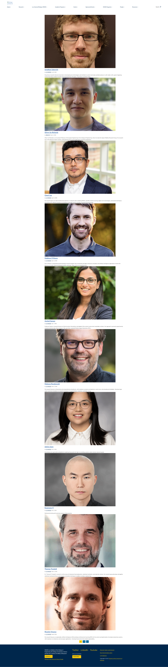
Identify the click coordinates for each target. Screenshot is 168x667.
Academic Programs (60, 7)
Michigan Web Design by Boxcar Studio (54, 659)
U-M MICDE (48, 72)
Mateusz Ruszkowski (52, 384)
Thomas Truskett (51, 569)
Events (75, 7)
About (8, 7)
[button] (160, 7)
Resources (134, 7)
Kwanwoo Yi (49, 508)
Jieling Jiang (49, 447)
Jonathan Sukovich (51, 70)
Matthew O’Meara (51, 258)
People (121, 7)
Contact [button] (47, 656)
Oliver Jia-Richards (51, 132)
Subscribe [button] (76, 656)
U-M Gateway (103, 655)
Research (21, 7)
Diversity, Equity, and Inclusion (107, 650)
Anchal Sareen (50, 321)
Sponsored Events (90, 7)
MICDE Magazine (107, 7)
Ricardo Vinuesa (50, 632)
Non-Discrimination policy (106, 653)
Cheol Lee (48, 195)
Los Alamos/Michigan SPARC (39, 7)
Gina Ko (48, 135)
